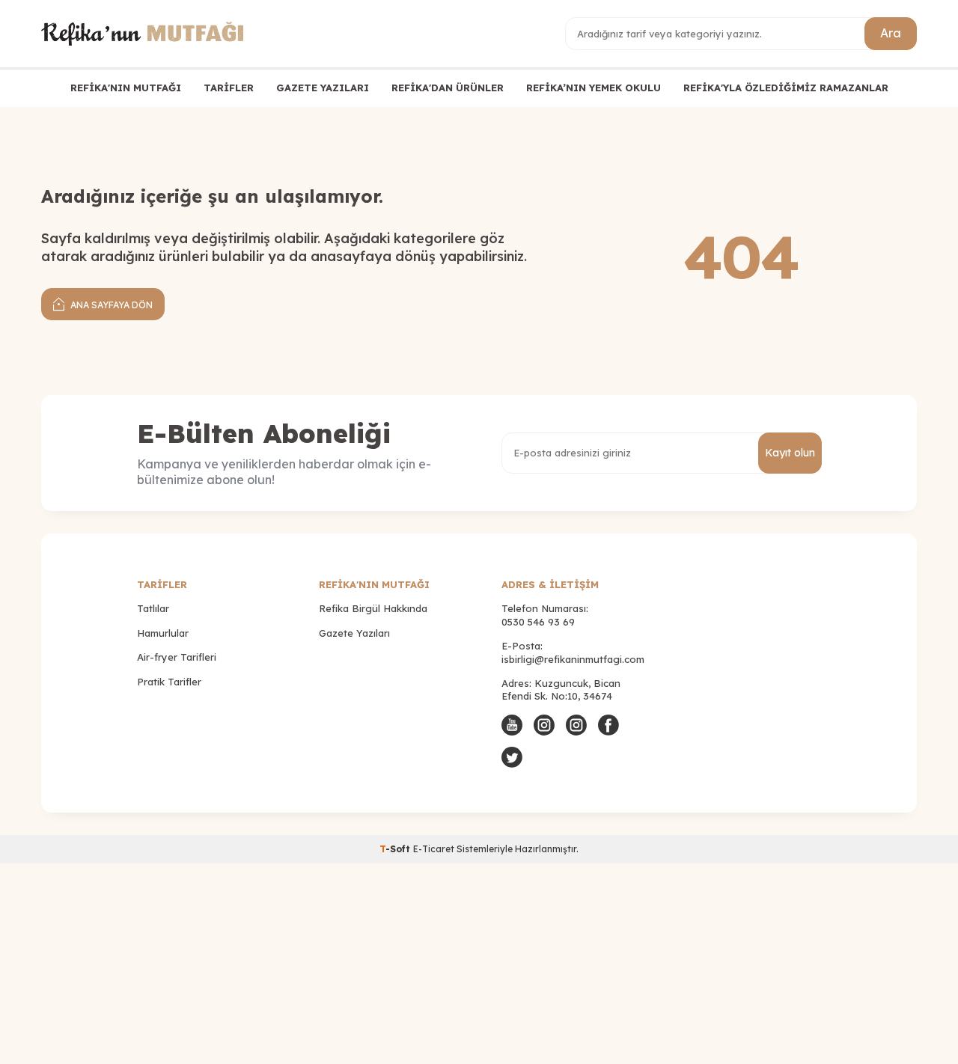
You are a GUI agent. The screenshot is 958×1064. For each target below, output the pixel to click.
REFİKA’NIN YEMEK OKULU (593, 88)
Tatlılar (153, 608)
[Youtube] (511, 725)
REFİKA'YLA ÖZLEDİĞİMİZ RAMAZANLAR (785, 88)
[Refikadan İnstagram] (576, 725)
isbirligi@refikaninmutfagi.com (572, 659)
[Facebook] (608, 725)
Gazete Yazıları (354, 633)
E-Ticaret (433, 848)
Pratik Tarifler (169, 682)
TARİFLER (229, 88)
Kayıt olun (790, 452)
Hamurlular (163, 633)
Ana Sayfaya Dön (110, 305)
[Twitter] (511, 757)
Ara (890, 32)
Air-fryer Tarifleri (176, 657)
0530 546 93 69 (538, 622)
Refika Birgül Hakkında (373, 608)
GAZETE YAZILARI (322, 88)
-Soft (396, 848)
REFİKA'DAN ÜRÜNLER (447, 88)
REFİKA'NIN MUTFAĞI (125, 88)
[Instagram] (544, 725)
